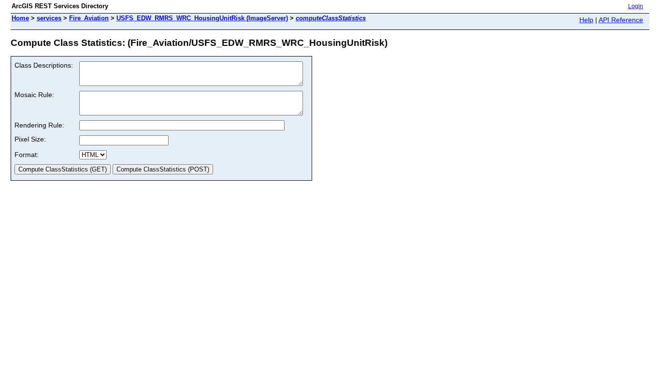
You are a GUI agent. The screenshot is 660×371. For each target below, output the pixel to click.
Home (20, 18)
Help (586, 20)
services (49, 18)
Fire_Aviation (89, 18)
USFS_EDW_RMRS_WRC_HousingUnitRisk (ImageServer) (202, 18)
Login (635, 6)
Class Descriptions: (43, 65)
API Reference (621, 20)
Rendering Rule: (39, 125)
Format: (26, 154)
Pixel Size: (30, 139)
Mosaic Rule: (34, 95)
